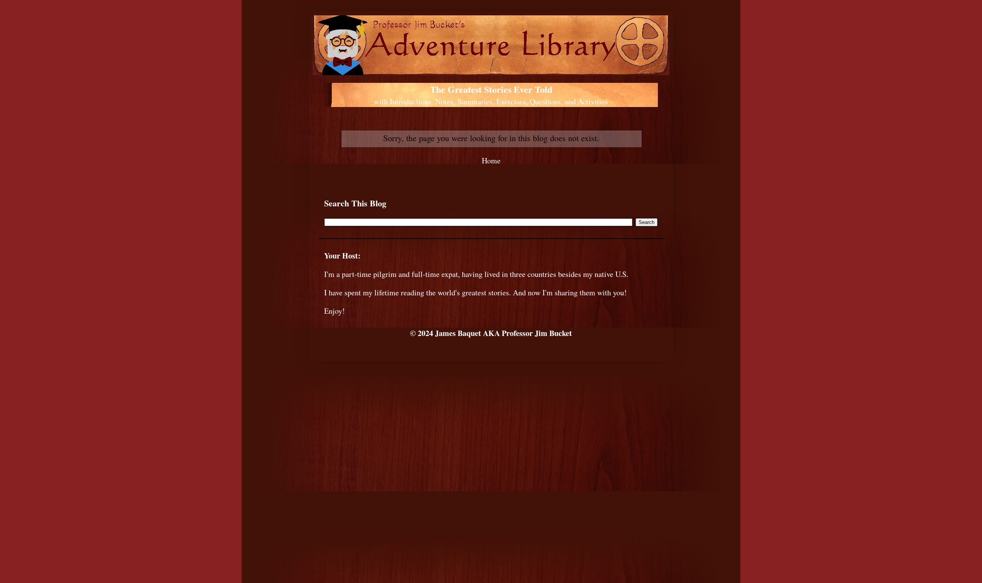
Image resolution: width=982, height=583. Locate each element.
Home (491, 160)
